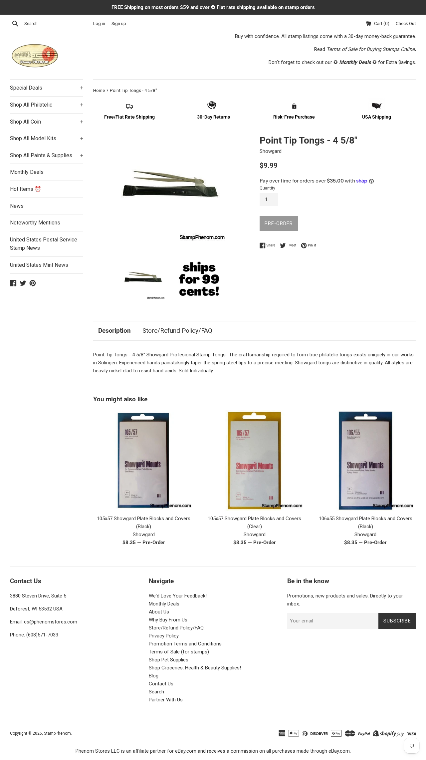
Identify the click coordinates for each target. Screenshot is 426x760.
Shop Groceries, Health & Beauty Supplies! (195, 668)
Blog (153, 676)
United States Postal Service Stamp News (43, 243)
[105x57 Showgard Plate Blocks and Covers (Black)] (143, 460)
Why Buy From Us (168, 620)
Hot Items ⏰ (25, 189)
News (17, 206)
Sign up (118, 23)
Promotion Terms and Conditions (185, 644)
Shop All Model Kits (46, 138)
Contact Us (161, 684)
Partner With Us (166, 700)
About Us (159, 612)
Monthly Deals (27, 172)
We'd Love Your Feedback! (178, 596)
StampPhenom (57, 733)
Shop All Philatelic (46, 105)
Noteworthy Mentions (35, 222)
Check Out (406, 23)
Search (156, 692)
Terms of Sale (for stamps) (179, 652)
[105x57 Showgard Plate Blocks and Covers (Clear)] (254, 460)
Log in (99, 23)
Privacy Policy (164, 636)
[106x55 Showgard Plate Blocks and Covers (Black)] (365, 460)
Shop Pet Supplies (168, 660)
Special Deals (46, 88)
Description (114, 330)
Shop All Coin (46, 122)
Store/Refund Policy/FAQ (177, 330)
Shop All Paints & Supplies (46, 155)
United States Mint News (39, 265)
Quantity (267, 188)
